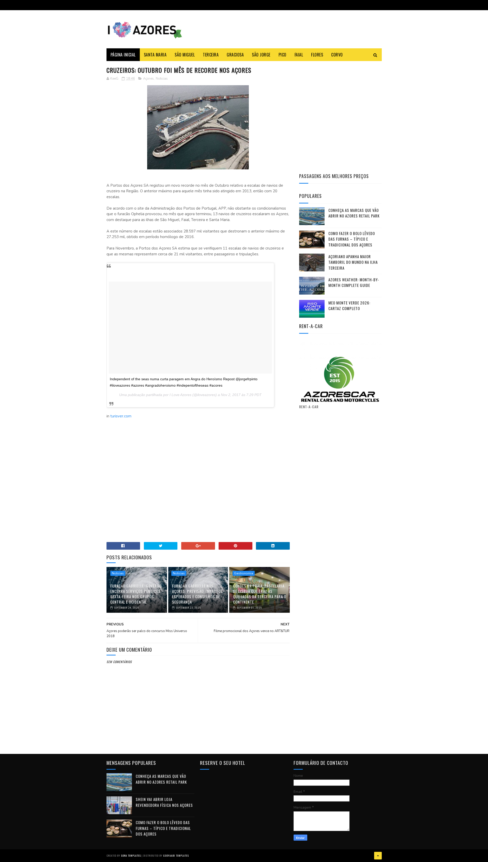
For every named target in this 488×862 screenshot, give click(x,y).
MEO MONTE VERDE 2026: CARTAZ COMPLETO (349, 305)
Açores (148, 78)
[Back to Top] (378, 855)
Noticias (162, 78)
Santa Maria (155, 55)
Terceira (211, 55)
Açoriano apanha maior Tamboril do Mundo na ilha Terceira (353, 262)
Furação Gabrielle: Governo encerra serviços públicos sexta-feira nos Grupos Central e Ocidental (136, 594)
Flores (317, 55)
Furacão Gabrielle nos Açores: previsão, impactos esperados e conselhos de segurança (197, 594)
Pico (282, 55)
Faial (299, 55)
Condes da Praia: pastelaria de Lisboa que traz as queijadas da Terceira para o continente (259, 594)
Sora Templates (131, 855)
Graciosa (235, 55)
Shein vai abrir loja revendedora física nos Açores (164, 802)
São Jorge (261, 55)
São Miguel (185, 55)
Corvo (337, 55)
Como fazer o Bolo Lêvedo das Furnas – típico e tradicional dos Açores (351, 238)
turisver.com (120, 416)
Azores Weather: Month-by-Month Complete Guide (353, 282)
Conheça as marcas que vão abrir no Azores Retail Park (353, 213)
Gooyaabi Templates (176, 855)
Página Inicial (123, 55)
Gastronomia (243, 573)
